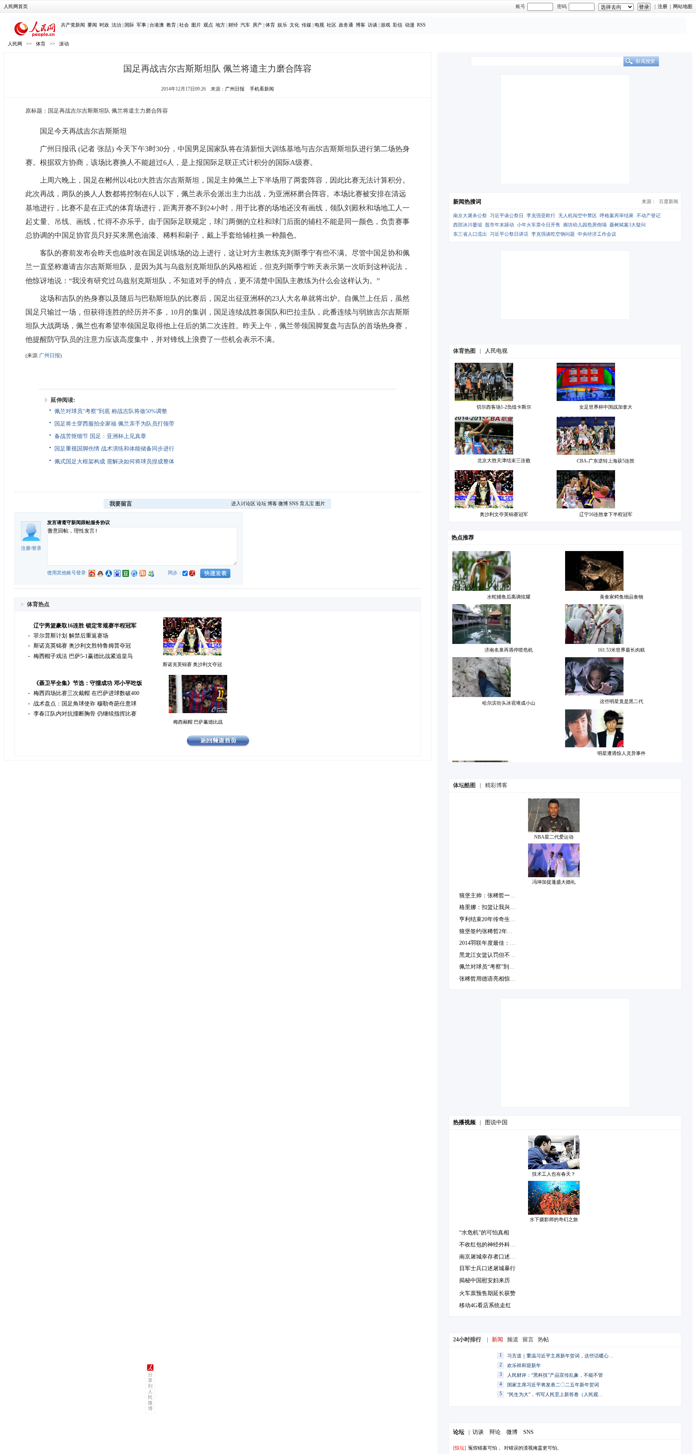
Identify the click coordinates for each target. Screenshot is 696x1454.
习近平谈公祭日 (507, 215)
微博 (283, 503)
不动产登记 (648, 215)
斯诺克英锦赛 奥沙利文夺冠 (192, 664)
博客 (360, 25)
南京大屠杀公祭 (470, 215)
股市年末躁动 (499, 225)
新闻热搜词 (467, 202)
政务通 (346, 25)
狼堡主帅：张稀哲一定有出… (495, 896)
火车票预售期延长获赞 (487, 1293)
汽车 (245, 25)
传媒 (306, 25)
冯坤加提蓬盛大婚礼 (554, 882)
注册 (662, 6)
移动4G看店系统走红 (485, 1305)
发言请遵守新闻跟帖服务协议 (78, 522)
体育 (270, 25)
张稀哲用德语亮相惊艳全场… (495, 979)
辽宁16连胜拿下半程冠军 (605, 514)
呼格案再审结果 (617, 215)
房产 (257, 25)
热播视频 (464, 1122)
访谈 (372, 25)
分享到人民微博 (150, 1391)
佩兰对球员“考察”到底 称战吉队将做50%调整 (110, 411)
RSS (421, 25)
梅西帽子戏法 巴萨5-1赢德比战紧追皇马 (83, 656)
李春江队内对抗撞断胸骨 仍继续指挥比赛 (85, 714)
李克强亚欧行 (540, 215)
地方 (220, 25)
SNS (293, 503)
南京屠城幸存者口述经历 (490, 1257)
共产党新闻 (73, 25)
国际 (129, 25)
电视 (319, 25)
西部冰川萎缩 (467, 225)
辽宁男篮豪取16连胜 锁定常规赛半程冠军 (85, 626)
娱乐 (282, 25)
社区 (331, 25)
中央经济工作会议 (597, 234)
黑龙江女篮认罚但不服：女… (495, 955)
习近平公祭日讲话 (509, 234)
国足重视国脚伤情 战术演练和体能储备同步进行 (114, 449)
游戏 (385, 25)
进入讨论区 (243, 503)
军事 (141, 25)
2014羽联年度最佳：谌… (490, 943)
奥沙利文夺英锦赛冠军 (504, 514)
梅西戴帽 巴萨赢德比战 (198, 722)
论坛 (261, 503)
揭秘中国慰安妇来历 (484, 1280)
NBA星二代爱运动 (554, 837)
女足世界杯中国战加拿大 (605, 407)
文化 (294, 25)
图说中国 (496, 1122)
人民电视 (496, 351)
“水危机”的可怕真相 (484, 1233)
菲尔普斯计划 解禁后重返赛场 (70, 636)
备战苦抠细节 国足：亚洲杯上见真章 (100, 436)
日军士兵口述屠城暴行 (487, 1268)
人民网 (15, 44)
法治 (116, 25)
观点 (208, 25)
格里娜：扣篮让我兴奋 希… (493, 907)
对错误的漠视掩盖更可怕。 (533, 1448)
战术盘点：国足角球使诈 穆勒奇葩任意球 (85, 704)
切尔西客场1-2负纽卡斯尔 (503, 407)
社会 (184, 25)
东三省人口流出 (470, 234)
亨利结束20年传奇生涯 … (491, 919)
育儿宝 (307, 503)
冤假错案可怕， (485, 1448)
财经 (233, 25)
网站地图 (682, 6)
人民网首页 (16, 6)
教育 (171, 25)
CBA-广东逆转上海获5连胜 (605, 461)
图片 (196, 25)
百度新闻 (668, 201)
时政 (104, 25)
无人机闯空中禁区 (577, 215)
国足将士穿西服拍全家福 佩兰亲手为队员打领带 (114, 424)
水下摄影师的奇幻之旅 (554, 1219)
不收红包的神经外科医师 (490, 1245)
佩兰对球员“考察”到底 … (490, 967)
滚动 (64, 44)
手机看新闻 (262, 89)
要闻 (92, 25)
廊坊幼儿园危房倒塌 (585, 225)
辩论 (495, 1432)
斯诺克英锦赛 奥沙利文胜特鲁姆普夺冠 (82, 646)
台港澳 (156, 25)
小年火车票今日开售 (538, 225)
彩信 (397, 25)
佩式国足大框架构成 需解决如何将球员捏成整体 (114, 462)
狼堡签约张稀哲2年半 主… (492, 931)
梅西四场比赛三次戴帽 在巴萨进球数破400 (86, 693)
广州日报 (234, 89)
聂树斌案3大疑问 (627, 225)
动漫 (409, 25)
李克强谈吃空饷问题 (553, 234)
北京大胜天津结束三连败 (503, 460)
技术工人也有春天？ (554, 1174)
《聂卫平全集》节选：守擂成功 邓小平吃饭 (87, 683)
